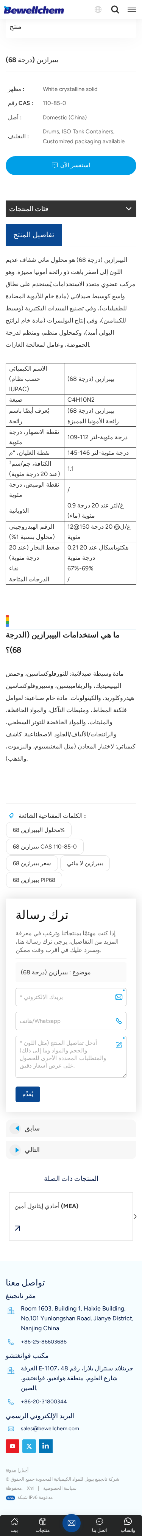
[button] (135, 1216)
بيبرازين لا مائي (85, 863)
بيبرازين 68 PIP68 (34, 880)
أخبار (23, 1470)
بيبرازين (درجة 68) (44, 972)
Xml (30, 1488)
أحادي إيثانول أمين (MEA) (46, 1206)
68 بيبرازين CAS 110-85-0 (45, 846)
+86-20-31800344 (44, 1401)
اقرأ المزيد (17, 1228)
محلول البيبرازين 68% (39, 830)
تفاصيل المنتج (33, 234)
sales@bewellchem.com (50, 1428)
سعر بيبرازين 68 (32, 863)
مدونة (11, 1470)
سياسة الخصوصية (59, 1488)
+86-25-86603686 (44, 1342)
